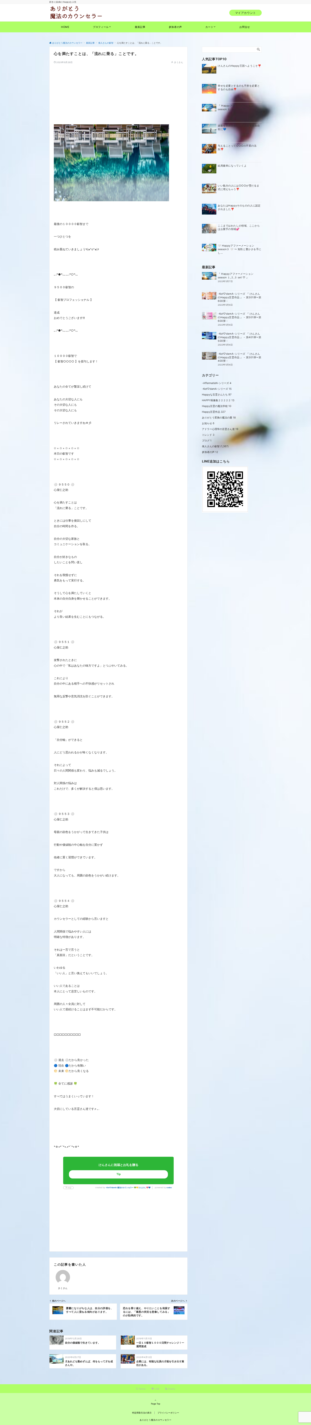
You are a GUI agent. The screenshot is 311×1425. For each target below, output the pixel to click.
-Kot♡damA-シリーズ (217, 388)
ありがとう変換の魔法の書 (219, 417)
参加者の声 (210, 451)
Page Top (155, 1404)
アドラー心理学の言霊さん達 (220, 429)
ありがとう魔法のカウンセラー (156, 1420)
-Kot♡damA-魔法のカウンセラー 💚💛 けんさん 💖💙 (128, 1187)
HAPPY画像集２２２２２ (218, 400)
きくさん (178, 62)
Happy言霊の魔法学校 (216, 406)
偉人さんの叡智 (211, 446)
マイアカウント (245, 13)
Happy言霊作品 (214, 411)
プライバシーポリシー (168, 1413)
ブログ (206, 440)
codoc (169, 1187)
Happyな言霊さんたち (216, 394)
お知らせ (208, 423)
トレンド (208, 434)
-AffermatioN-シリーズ (216, 383)
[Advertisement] (118, 89)
